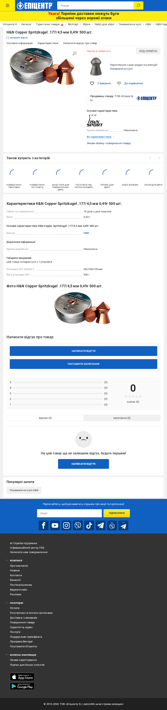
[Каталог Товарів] (7, 5)
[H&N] (97, 121)
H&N (86, 233)
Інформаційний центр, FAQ (27, 547)
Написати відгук (84, 350)
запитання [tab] (120, 417)
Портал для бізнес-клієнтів (27, 664)
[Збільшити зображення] (74, 53)
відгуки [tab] (43, 417)
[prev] (149, 158)
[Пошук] (138, 5)
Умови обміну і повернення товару (109, 143)
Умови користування (23, 659)
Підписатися (117, 513)
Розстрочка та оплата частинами (31, 612)
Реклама (15, 594)
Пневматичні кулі (121, 68)
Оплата (14, 607)
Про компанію (19, 565)
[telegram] (100, 525)
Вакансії (15, 579)
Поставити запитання (83, 363)
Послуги (15, 631)
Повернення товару (22, 622)
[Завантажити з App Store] (22, 677)
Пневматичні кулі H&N (24, 490)
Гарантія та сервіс (21, 627)
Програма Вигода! (21, 641)
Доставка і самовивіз (23, 617)
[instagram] (66, 525)
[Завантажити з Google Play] (22, 686)
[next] (159, 158)
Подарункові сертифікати (26, 636)
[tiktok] (89, 525)
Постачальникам (21, 584)
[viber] (78, 525)
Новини (15, 570)
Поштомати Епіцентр (23, 646)
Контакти (16, 575)
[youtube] (55, 525)
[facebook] (43, 525)
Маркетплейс (18, 589)
